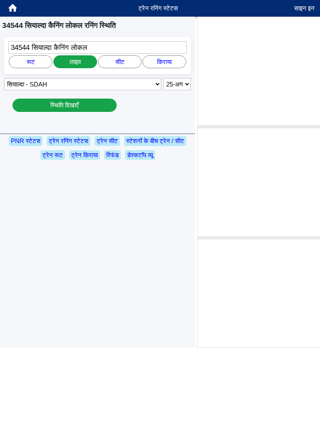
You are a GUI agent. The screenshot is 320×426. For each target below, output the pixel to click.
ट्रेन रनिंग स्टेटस (68, 140)
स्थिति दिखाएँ (64, 105)
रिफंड (112, 155)
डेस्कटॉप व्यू (140, 155)
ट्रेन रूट (52, 155)
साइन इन (304, 8)
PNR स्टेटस (25, 140)
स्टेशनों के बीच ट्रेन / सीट (155, 140)
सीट (120, 61)
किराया (164, 61)
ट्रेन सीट (107, 140)
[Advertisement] (260, 71)
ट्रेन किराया (84, 155)
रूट (31, 61)
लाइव (75, 61)
